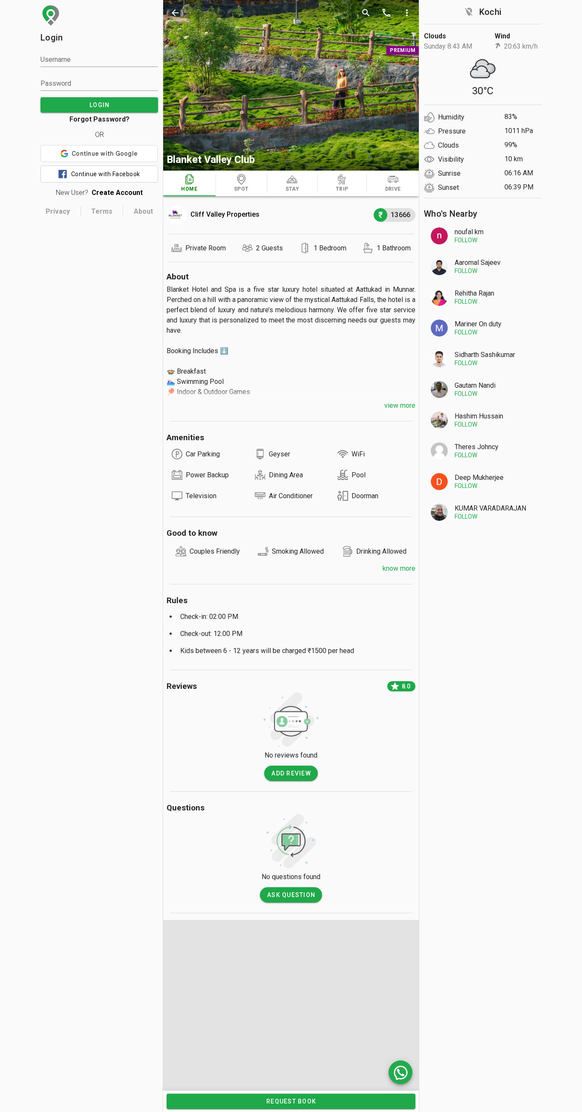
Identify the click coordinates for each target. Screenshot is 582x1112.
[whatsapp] (400, 1072)
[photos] (291, 85)
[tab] (189, 183)
